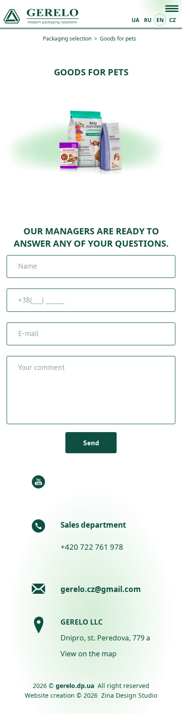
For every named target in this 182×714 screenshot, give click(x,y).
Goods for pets (118, 38)
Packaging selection (67, 38)
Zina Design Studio (129, 695)
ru (148, 20)
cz (172, 20)
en (160, 20)
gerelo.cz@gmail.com (101, 589)
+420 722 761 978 (92, 547)
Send (91, 442)
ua (135, 20)
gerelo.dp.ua (75, 685)
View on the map (89, 654)
